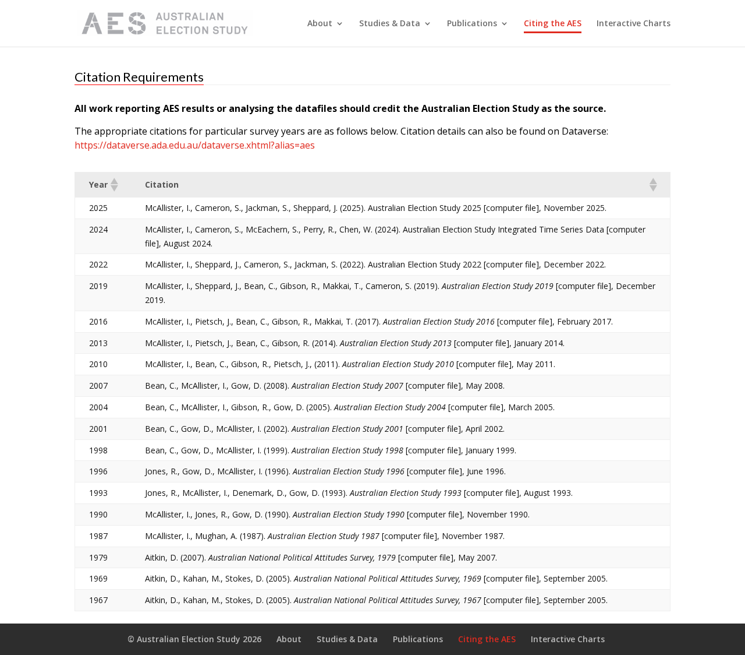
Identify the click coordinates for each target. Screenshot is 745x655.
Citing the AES (552, 24)
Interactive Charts (633, 24)
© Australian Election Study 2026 (194, 639)
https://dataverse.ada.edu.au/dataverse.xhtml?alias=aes (194, 145)
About (319, 24)
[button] (113, 185)
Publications (472, 24)
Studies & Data (389, 24)
